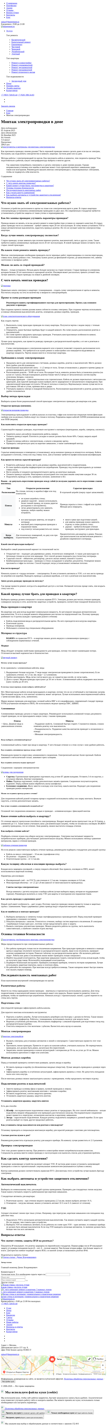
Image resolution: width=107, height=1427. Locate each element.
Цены (8, 83)
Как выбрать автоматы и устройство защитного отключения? (33, 195)
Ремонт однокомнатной (21, 65)
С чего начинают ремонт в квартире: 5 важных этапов (25, 1292)
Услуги (9, 31)
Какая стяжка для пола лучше (14, 1287)
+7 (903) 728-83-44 (9, 95)
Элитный (15, 54)
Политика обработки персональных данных (83, 1379)
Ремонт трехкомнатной (21, 70)
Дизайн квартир (13, 88)
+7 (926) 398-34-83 (26, 95)
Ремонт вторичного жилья (23, 72)
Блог (8, 1313)
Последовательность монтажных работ (23, 190)
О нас (8, 1308)
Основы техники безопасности (20, 188)
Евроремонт (16, 44)
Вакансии (10, 1315)
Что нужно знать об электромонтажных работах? (28, 181)
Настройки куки (8, 1381)
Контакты (10, 1329)
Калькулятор (11, 90)
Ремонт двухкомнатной (21, 67)
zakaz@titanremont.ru (10, 22)
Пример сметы (12, 86)
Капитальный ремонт (21, 42)
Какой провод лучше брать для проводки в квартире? (30, 185)
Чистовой (15, 47)
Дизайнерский (17, 51)
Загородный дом (18, 81)
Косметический (18, 40)
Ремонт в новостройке (21, 63)
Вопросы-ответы (13, 197)
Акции (9, 1324)
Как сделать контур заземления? (20, 192)
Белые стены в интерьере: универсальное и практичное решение (30, 1296)
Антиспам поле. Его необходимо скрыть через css (23, 1274)
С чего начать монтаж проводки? (21, 183)
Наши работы (12, 1322)
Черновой (15, 49)
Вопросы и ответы (14, 1327)
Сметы (9, 1317)
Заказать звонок (8, 106)
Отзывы (9, 1320)
